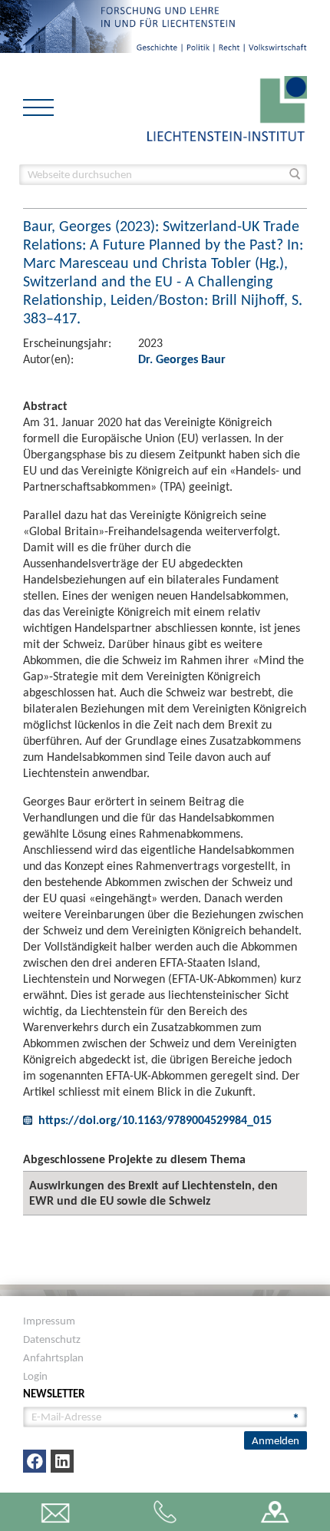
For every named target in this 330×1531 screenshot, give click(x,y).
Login (35, 1376)
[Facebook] (34, 1461)
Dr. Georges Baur (182, 359)
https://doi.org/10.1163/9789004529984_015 (155, 1120)
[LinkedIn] (62, 1461)
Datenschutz (52, 1339)
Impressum (49, 1321)
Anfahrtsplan (53, 1357)
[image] (227, 107)
